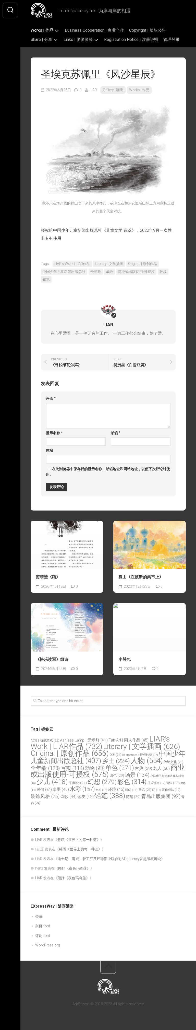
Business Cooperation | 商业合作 (94, 30)
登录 (38, 917)
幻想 (102, 781)
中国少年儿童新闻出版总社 (64, 272)
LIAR (93, 90)
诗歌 (68, 796)
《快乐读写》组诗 (52, 659)
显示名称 (54, 433)
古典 (143, 768)
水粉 (101, 790)
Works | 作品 (42, 30)
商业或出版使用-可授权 (136, 272)
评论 (51, 398)
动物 (95, 768)
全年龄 (95, 272)
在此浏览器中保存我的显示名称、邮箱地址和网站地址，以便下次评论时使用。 (108, 472)
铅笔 (46, 279)
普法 (172, 783)
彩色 (131, 781)
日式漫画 (156, 783)
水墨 (61, 789)
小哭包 (124, 659)
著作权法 (171, 790)
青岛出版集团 (160, 796)
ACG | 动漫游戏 (45, 740)
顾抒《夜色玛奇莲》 (74, 868)
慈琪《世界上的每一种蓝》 (78, 840)
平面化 (78, 783)
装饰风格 (45, 796)
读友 (85, 796)
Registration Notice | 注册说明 (131, 39)
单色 (109, 272)
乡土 (116, 761)
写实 (72, 768)
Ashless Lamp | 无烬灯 (84, 740)
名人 (161, 768)
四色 (116, 775)
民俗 (44, 789)
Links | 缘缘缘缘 (78, 39)
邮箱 (115, 433)
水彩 (82, 789)
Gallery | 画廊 (113, 90)
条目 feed (42, 926)
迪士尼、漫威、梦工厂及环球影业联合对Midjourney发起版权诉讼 (109, 859)
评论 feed (42, 936)
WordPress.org (47, 945)
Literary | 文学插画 (109, 264)
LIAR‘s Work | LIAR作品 (72, 264)
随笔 (133, 797)
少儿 (52, 781)
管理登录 (171, 39)
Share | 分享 (41, 39)
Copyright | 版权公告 (147, 30)
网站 (49, 450)
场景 (137, 775)
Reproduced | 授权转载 (140, 755)
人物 (147, 760)
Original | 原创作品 (142, 264)
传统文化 (173, 762)
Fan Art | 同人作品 (128, 740)
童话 (144, 790)
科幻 (131, 790)
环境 (163, 272)
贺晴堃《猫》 (48, 576)
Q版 (115, 755)
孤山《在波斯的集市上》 (140, 576)
